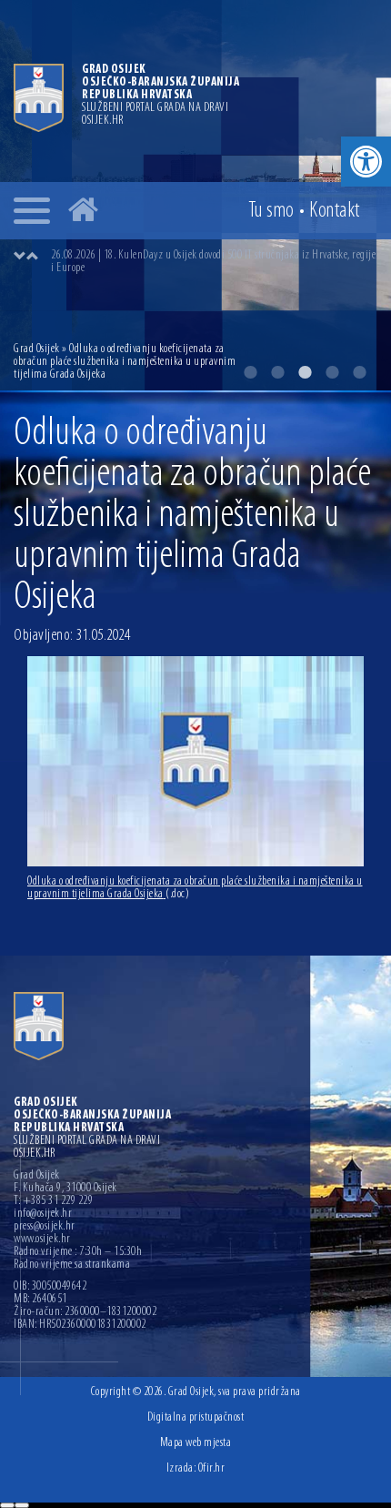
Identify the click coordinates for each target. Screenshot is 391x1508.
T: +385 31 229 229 (53, 1201)
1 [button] (250, 372)
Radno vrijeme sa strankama (72, 1265)
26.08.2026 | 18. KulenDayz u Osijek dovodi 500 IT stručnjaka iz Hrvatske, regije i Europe (213, 261)
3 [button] (305, 372)
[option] (213, 262)
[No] (22, 1505)
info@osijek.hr (43, 1214)
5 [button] (359, 372)
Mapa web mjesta (196, 1443)
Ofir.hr (212, 1468)
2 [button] (277, 372)
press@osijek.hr (44, 1226)
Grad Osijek (38, 349)
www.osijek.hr (42, 1239)
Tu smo (271, 211)
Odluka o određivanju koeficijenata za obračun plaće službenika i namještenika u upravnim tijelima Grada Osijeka (195, 888)
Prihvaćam (7, 1505)
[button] (366, 162)
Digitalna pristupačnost (196, 1417)
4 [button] (332, 372)
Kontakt (334, 211)
